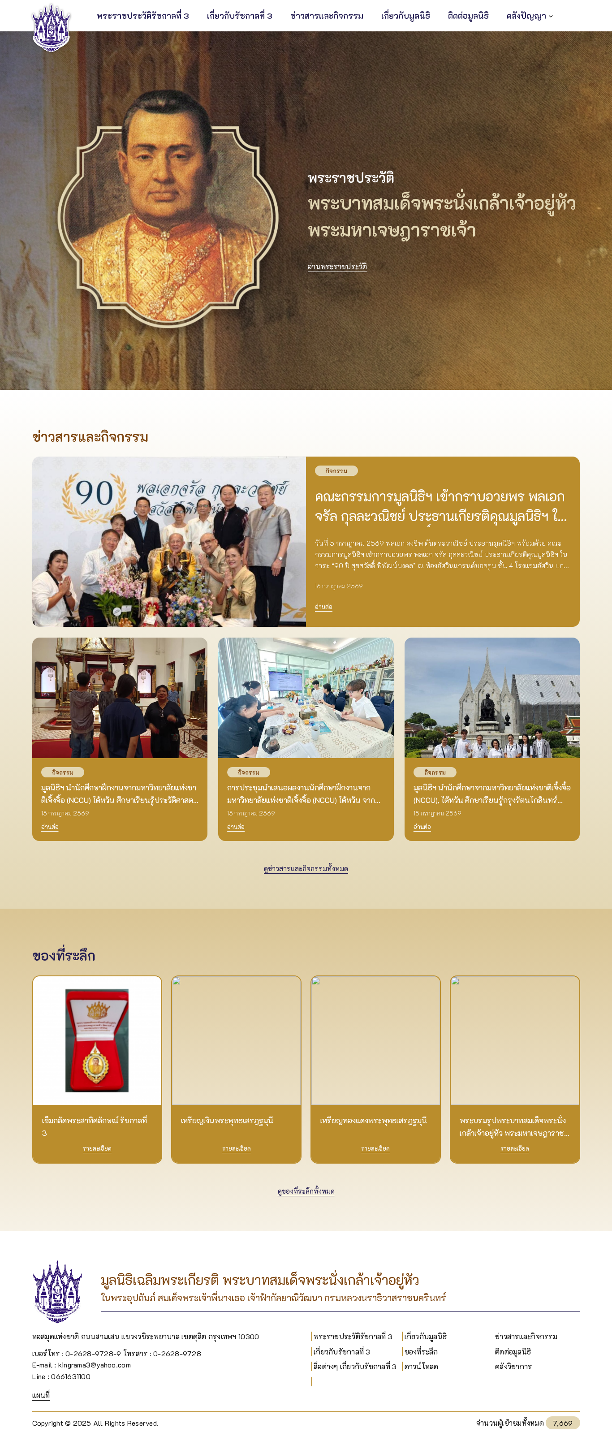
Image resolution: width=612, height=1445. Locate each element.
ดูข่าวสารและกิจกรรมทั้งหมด (306, 868)
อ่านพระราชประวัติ (337, 266)
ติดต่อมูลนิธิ (513, 1351)
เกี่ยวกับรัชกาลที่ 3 (342, 1351)
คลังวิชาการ (513, 1366)
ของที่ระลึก (421, 1351)
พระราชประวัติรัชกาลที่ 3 (353, 1336)
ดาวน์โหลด (422, 1366)
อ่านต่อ (323, 606)
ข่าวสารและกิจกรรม (526, 1336)
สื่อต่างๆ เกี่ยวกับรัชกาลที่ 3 (355, 1366)
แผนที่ (41, 1395)
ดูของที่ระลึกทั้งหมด (306, 1190)
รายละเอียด (97, 1148)
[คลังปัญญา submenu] (550, 15)
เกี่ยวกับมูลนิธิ (426, 1336)
